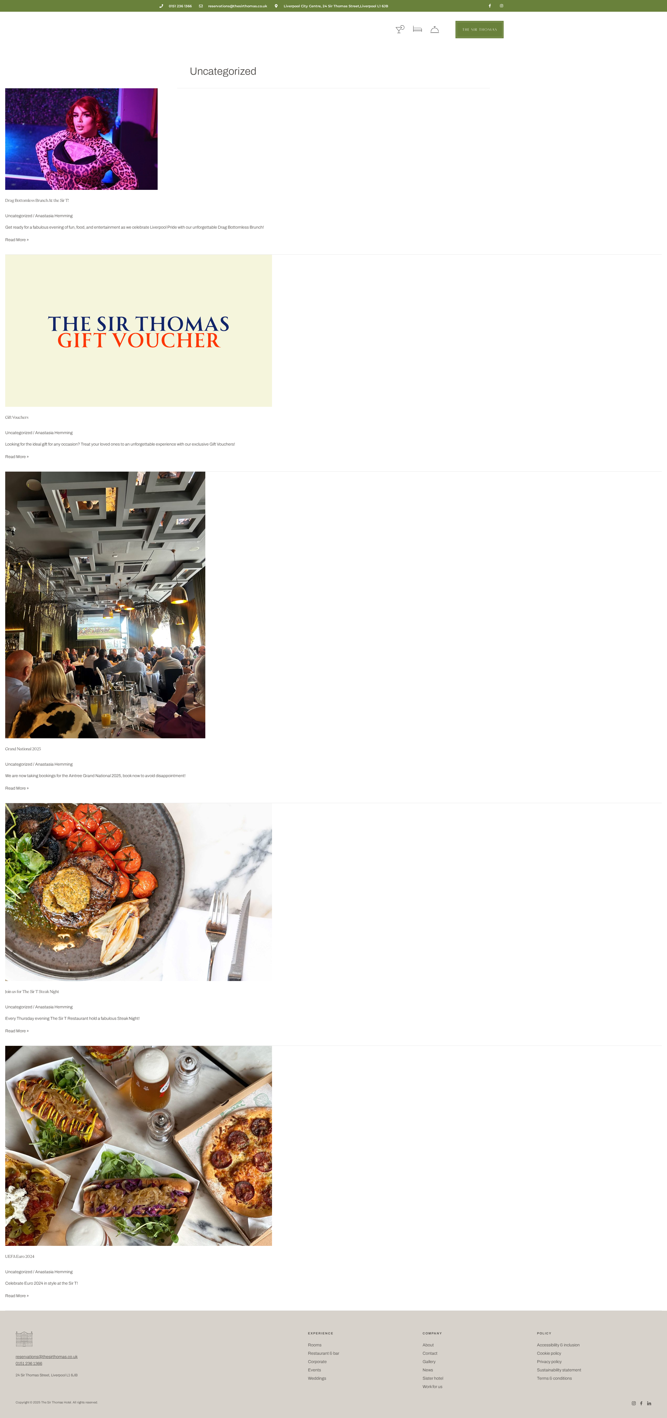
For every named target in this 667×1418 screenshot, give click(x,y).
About (428, 1345)
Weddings (317, 1378)
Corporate (317, 1361)
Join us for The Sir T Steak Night (32, 992)
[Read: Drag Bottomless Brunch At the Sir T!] (81, 139)
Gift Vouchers (16, 418)
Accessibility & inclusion (558, 1345)
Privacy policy (549, 1361)
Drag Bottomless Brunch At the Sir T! (37, 201)
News (428, 1370)
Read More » (17, 239)
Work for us (432, 1386)
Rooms (315, 1345)
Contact (430, 1353)
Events (314, 1370)
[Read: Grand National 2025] (105, 605)
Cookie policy (549, 1353)
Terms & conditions (554, 1378)
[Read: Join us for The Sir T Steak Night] (138, 892)
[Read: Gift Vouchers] (138, 330)
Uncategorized (18, 216)
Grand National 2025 (23, 749)
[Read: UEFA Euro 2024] (138, 1146)
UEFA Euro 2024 (19, 1257)
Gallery (429, 1361)
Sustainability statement (559, 1370)
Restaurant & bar (323, 1353)
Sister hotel (433, 1378)
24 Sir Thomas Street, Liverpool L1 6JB (47, 1375)
